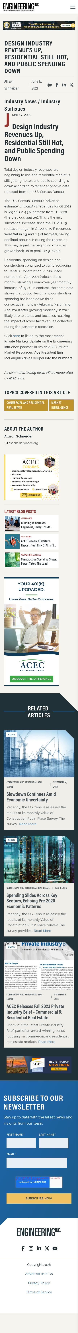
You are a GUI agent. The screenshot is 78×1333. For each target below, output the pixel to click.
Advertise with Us (39, 1274)
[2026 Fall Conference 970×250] (39, 1064)
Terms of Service (39, 1292)
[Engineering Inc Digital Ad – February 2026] (31, 631)
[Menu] (73, 7)
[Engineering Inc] (39, 1232)
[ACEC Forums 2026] (31, 477)
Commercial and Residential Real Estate (26, 405)
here (16, 336)
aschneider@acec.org (23, 443)
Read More (27, 824)
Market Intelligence (59, 405)
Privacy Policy (39, 1283)
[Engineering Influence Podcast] (39, 25)
